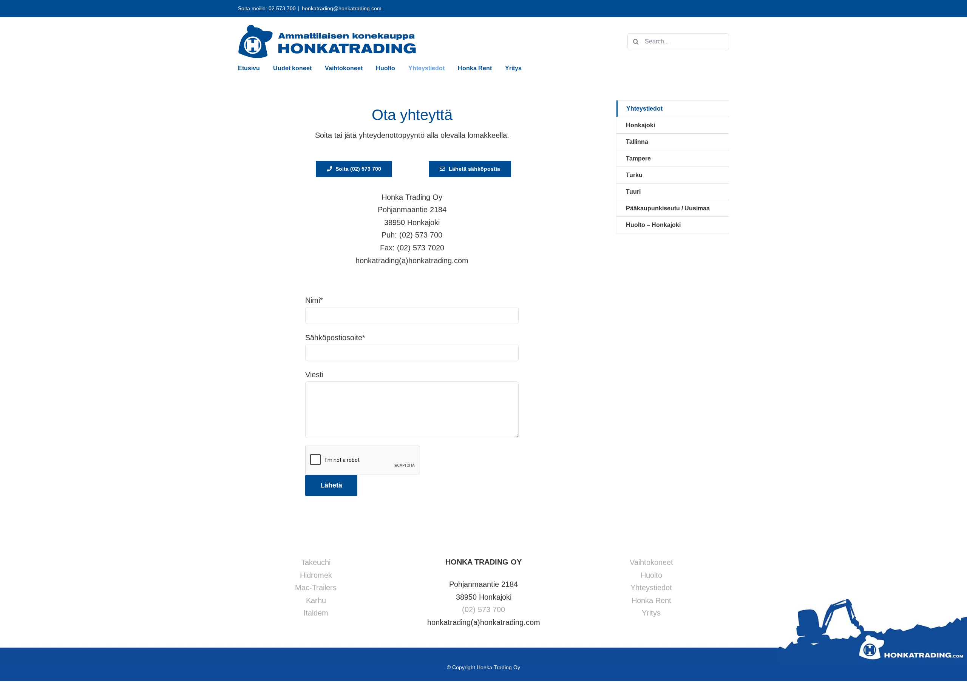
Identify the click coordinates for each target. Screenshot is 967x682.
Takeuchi (316, 562)
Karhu (316, 600)
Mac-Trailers (316, 587)
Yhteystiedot (644, 108)
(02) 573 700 (483, 609)
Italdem (315, 613)
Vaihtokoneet (651, 562)
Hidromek (316, 575)
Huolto (651, 575)
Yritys (651, 613)
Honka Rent (651, 600)
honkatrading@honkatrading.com (342, 8)
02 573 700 (282, 8)
